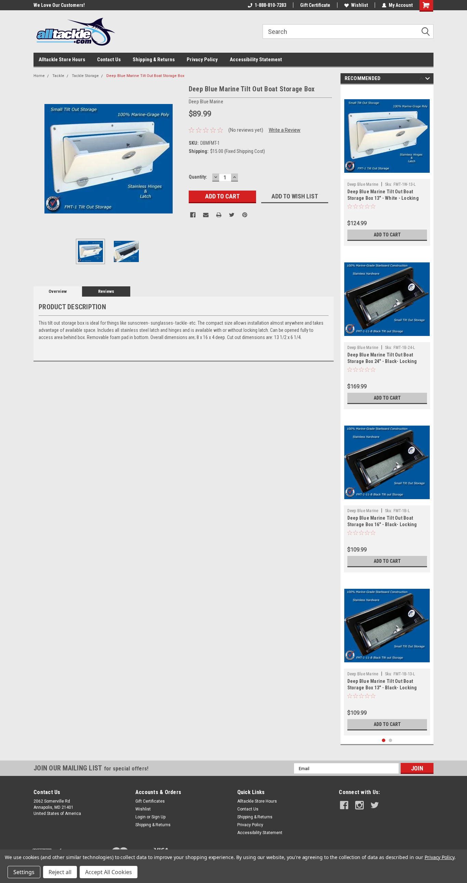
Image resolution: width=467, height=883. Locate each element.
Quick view (387, 174)
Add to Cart (387, 234)
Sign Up (158, 817)
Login (140, 817)
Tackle (58, 76)
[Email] (206, 215)
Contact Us (109, 59)
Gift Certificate (315, 5)
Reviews (106, 291)
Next (177, 158)
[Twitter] (232, 215)
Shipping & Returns (154, 59)
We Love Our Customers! (30, 5)
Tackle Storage (85, 76)
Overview (58, 291)
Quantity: (198, 177)
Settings (24, 872)
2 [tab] (390, 740)
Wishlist (359, 5)
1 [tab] (384, 740)
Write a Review (285, 130)
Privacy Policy (202, 59)
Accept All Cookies (108, 872)
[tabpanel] (387, 167)
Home (39, 76)
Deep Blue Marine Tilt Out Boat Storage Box (145, 76)
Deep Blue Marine (362, 184)
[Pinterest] (245, 215)
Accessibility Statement (256, 59)
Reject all (60, 872)
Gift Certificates (150, 801)
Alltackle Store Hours (62, 59)
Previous (40, 158)
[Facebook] (193, 215)
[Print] (219, 215)
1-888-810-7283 (270, 5)
